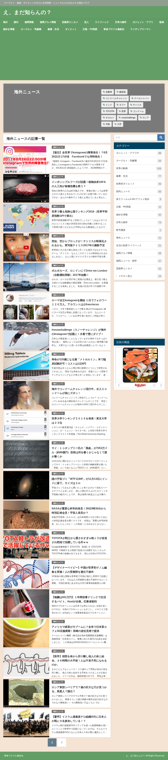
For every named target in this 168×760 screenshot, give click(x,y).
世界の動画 (138, 168)
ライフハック (102, 22)
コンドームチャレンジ (116, 98)
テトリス (137, 105)
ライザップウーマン (140, 29)
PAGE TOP (161, 734)
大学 (119, 124)
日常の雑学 (120, 22)
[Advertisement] (84, 57)
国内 (16, 22)
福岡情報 (29, 22)
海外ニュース (58, 147)
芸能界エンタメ (70, 22)
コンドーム (138, 111)
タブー (122, 105)
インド (109, 105)
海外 (5, 22)
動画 (161, 22)
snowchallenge (128, 118)
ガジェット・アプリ (143, 22)
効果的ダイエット (138, 184)
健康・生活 (53, 29)
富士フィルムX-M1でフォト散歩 (138, 199)
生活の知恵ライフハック (138, 245)
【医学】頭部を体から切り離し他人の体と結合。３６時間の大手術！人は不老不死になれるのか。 (79, 660)
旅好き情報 (9, 29)
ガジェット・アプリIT (138, 153)
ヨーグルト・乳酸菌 (31, 29)
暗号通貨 (138, 230)
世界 (124, 111)
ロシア (146, 118)
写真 (108, 124)
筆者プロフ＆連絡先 (114, 29)
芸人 (86, 22)
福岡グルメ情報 (48, 22)
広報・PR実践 (90, 29)
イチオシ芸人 (139, 276)
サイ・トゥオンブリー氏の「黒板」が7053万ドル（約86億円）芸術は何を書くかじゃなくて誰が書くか (79, 452)
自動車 (109, 92)
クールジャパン (141, 98)
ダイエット (71, 29)
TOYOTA (110, 111)
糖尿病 (122, 92)
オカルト (110, 118)
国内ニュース (138, 191)
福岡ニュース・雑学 (138, 261)
